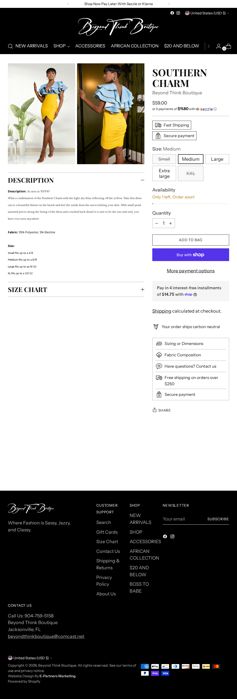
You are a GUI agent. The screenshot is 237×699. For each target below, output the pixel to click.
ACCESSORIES (145, 541)
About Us (106, 594)
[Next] (169, 4)
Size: (166, 149)
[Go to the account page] (216, 46)
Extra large (164, 173)
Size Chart (107, 541)
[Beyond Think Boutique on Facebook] (172, 13)
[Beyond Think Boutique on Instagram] (178, 13)
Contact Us (108, 551)
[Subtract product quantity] (170, 223)
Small (164, 159)
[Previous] (68, 4)
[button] (190, 109)
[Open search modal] (10, 46)
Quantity (161, 213)
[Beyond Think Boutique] (118, 27)
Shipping (161, 311)
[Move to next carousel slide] (225, 456)
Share (164, 410)
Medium (191, 159)
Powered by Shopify (24, 681)
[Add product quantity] (157, 223)
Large (217, 159)
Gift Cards (107, 532)
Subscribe (218, 519)
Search (103, 522)
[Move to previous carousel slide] (214, 456)
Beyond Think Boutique (177, 92)
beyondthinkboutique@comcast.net (46, 636)
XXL (190, 173)
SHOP (136, 532)
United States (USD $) (208, 13)
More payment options (191, 271)
